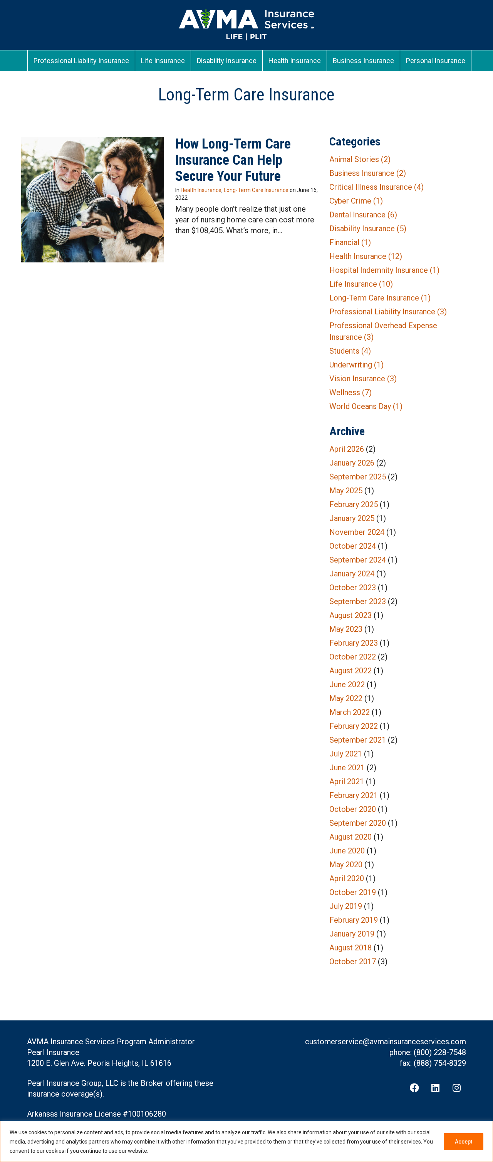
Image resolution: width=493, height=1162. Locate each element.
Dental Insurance (363, 214)
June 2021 (347, 767)
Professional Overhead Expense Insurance (383, 331)
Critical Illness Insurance (376, 187)
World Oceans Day (365, 406)
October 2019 (352, 892)
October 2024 (352, 546)
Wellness (350, 392)
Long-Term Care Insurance (256, 190)
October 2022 (352, 656)
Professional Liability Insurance (388, 311)
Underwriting (356, 364)
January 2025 (351, 518)
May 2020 (345, 864)
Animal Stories (360, 159)
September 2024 (357, 559)
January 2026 (351, 462)
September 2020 (357, 823)
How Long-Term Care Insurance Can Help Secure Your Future (233, 160)
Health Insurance (201, 190)
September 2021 (357, 740)
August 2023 (350, 615)
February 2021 (353, 795)
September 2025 (357, 476)
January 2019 (351, 933)
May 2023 (345, 629)
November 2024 (356, 532)
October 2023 (352, 587)
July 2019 (345, 906)
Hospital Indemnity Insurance (384, 270)
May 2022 (345, 698)
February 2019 (353, 920)
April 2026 (346, 449)
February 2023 (353, 643)
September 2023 (357, 601)
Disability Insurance (367, 228)
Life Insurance (361, 284)
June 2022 (347, 684)
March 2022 (349, 712)
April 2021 (346, 781)
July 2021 (345, 753)
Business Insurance (367, 173)
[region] (246, 1141)
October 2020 (352, 809)
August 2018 (350, 947)
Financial (350, 242)
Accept (463, 1142)
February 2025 (353, 504)
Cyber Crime (356, 200)
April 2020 (346, 878)
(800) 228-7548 (440, 1052)
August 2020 (350, 836)
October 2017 (352, 961)
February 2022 (353, 726)
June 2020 (347, 850)
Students (350, 351)
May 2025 (345, 490)
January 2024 (351, 573)
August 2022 (350, 670)
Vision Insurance (363, 378)
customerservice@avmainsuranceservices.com (385, 1041)
